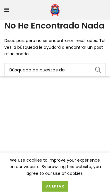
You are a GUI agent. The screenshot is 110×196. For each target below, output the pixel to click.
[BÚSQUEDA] (97, 69)
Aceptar (55, 186)
